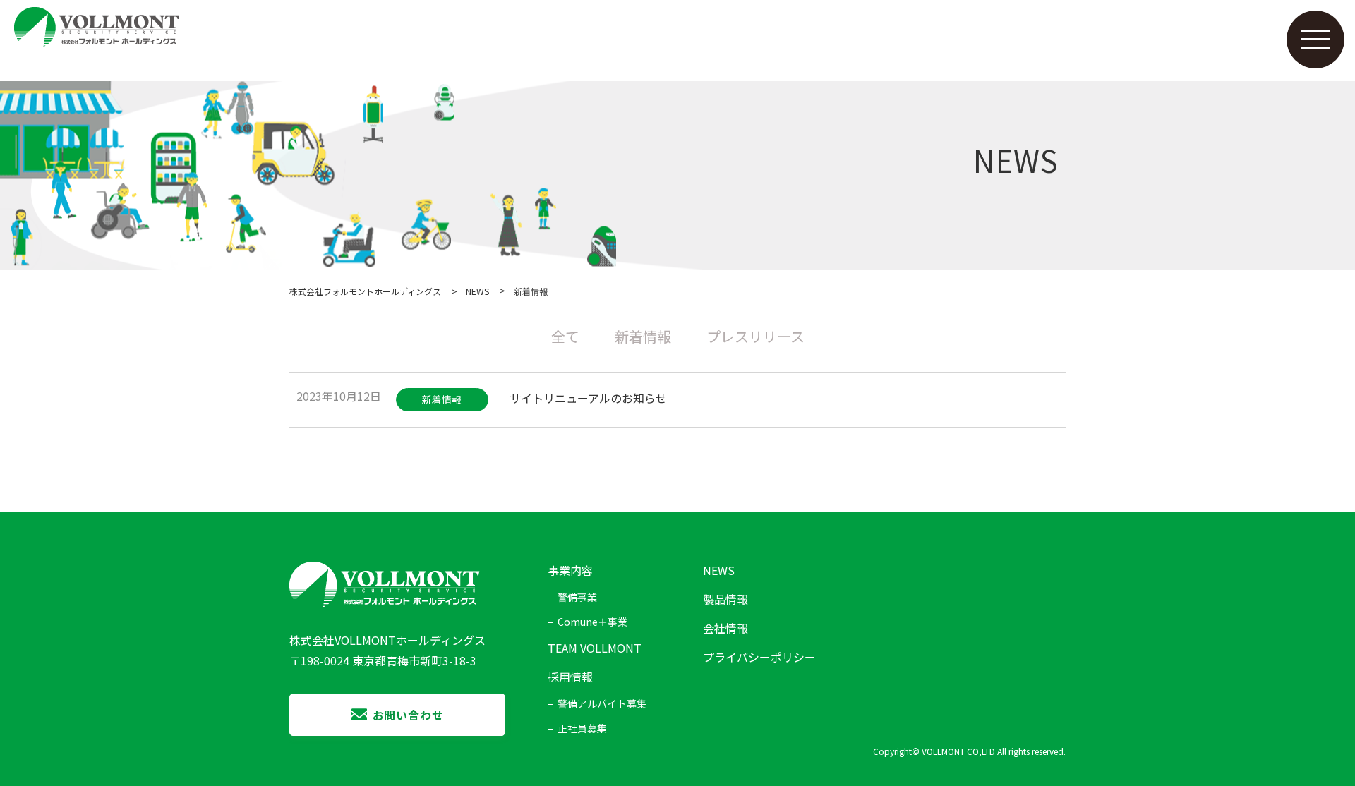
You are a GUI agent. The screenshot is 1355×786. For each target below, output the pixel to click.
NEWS (477, 291)
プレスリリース (755, 336)
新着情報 (643, 336)
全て (565, 336)
